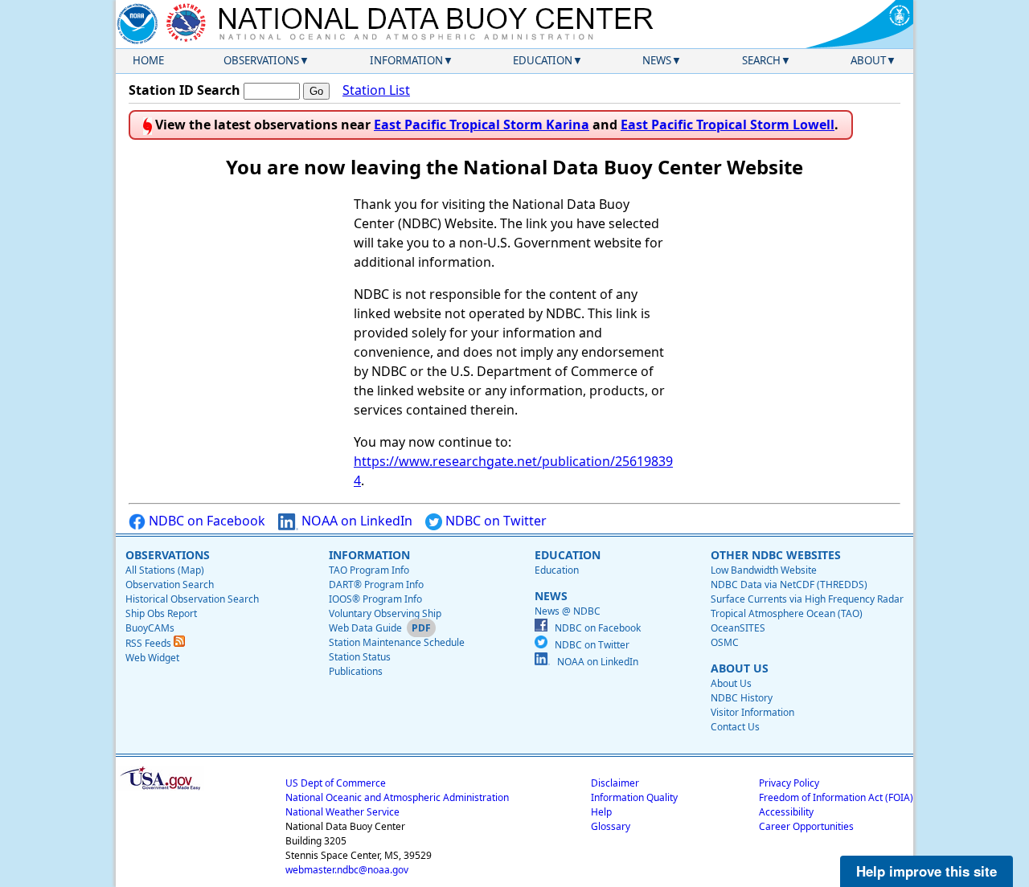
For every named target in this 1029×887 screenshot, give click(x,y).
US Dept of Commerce (335, 783)
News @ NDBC (568, 611)
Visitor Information (752, 712)
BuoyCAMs (149, 628)
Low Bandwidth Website (764, 570)
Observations (261, 60)
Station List (376, 90)
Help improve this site (926, 871)
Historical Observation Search (192, 599)
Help (601, 812)
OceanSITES (738, 628)
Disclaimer (615, 783)
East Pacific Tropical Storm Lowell (727, 124)
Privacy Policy (789, 783)
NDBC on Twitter (494, 520)
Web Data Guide (365, 628)
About (868, 60)
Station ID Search (184, 90)
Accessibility (786, 812)
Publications (356, 671)
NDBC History (742, 698)
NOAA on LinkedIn (355, 520)
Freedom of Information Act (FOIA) (836, 797)
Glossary (610, 826)
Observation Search (169, 584)
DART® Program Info (376, 584)
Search (761, 60)
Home (148, 60)
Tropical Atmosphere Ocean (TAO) (787, 613)
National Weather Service (342, 812)
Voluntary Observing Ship (385, 613)
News (656, 60)
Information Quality (634, 797)
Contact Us (735, 727)
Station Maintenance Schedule (397, 642)
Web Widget (152, 657)
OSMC (725, 642)
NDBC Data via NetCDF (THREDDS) (789, 584)
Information (406, 60)
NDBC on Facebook (205, 520)
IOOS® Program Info (375, 599)
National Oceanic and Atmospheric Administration (397, 797)
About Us (731, 683)
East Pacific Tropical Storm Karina (481, 124)
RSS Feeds (149, 643)
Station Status (360, 657)
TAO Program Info (369, 570)
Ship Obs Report (161, 613)
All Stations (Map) (164, 570)
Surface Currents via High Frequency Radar (807, 599)
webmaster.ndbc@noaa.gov (346, 870)
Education (542, 60)
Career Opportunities (806, 826)
